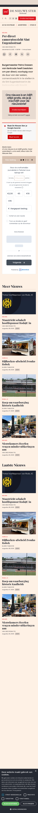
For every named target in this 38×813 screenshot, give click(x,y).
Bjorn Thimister (8, 367)
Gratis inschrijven (27, 18)
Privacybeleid (17, 790)
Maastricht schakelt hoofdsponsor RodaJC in (16, 321)
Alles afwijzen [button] (28, 804)
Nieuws (4, 33)
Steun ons (33, 25)
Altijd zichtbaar (8, 25)
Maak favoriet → (15, 137)
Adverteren (22, 25)
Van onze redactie (9, 47)
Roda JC (5, 399)
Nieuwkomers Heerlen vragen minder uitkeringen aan (18, 446)
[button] (19, 809)
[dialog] (19, 791)
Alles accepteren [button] (10, 804)
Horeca (5, 358)
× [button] (35, 771)
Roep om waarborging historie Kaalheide (15, 404)
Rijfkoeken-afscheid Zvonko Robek (18, 363)
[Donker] (3, 18)
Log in (28, 115)
